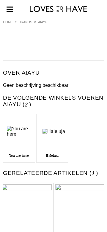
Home (8, 22)
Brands (25, 22)
